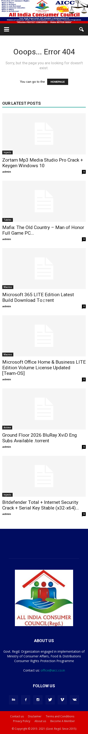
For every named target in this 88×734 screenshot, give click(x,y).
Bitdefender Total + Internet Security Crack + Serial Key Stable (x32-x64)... (40, 505)
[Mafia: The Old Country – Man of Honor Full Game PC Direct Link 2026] (44, 201)
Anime (7, 427)
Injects (7, 152)
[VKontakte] (74, 699)
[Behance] (13, 699)
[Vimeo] (62, 699)
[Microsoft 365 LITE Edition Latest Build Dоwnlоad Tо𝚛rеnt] (44, 268)
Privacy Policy (21, 721)
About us (40, 721)
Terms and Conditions (60, 716)
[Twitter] (50, 699)
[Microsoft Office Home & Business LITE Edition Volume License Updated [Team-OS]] (44, 335)
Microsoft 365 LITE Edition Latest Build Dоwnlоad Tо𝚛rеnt (38, 297)
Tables (8, 219)
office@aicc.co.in (53, 670)
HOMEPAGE (58, 81)
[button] (81, 29)
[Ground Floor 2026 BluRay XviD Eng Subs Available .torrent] (44, 408)
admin (6, 171)
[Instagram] (37, 699)
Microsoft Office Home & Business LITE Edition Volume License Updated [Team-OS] (44, 367)
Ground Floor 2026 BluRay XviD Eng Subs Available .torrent (39, 437)
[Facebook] (25, 699)
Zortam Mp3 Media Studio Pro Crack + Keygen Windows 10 (42, 162)
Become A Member (62, 721)
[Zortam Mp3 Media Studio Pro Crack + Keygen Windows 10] (44, 133)
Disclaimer (35, 716)
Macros (8, 287)
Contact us (17, 716)
